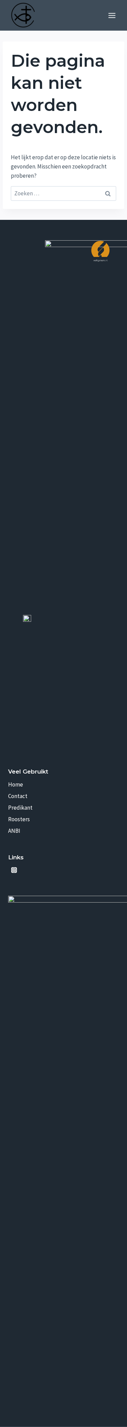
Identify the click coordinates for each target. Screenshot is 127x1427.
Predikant (20, 807)
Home (15, 784)
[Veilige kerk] (100, 251)
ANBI (14, 830)
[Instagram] (14, 870)
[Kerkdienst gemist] (27, 870)
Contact (17, 796)
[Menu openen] (112, 15)
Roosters (19, 819)
